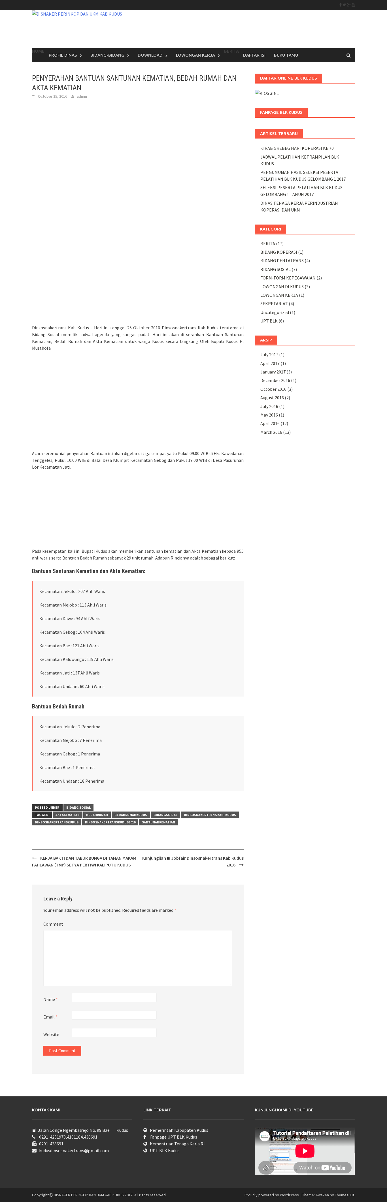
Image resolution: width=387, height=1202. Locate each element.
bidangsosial (165, 815)
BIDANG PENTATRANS (282, 260)
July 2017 (269, 354)
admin (82, 96)
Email (50, 1017)
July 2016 (269, 406)
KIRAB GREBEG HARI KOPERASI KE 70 (297, 148)
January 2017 (273, 372)
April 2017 (270, 363)
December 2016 (275, 380)
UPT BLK (269, 321)
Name (50, 999)
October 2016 (273, 389)
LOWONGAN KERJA (195, 55)
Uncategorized (274, 312)
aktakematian (68, 815)
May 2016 (269, 415)
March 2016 (271, 432)
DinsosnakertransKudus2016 (110, 822)
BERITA (267, 243)
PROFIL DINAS (63, 55)
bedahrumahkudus (130, 815)
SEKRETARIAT (274, 303)
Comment (53, 924)
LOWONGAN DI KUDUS (282, 286)
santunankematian (158, 822)
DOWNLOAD (150, 55)
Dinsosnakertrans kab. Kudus (210, 815)
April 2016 (270, 423)
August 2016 (272, 397)
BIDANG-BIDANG (107, 55)
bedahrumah (97, 815)
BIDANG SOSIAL (78, 807)
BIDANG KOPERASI (278, 252)
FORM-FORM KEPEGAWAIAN (288, 278)
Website (51, 1034)
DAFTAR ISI (254, 55)
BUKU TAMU (286, 55)
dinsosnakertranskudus (56, 822)
